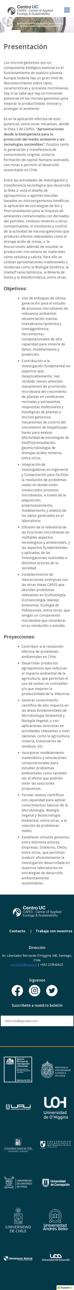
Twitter (52, 991)
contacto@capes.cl (24, 965)
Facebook (17, 991)
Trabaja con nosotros (54, 931)
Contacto (17, 931)
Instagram (35, 991)
